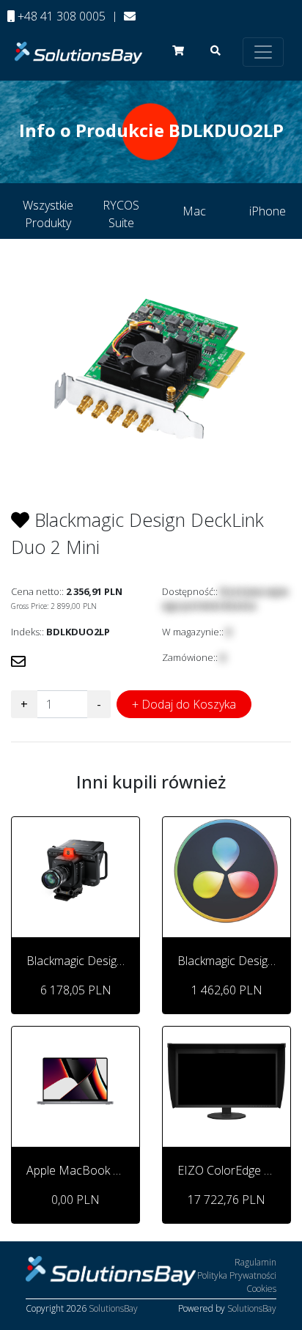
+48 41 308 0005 (60, 16)
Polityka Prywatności (236, 1275)
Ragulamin (255, 1262)
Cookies (261, 1288)
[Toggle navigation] (263, 52)
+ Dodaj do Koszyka (184, 704)
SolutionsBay (113, 1308)
